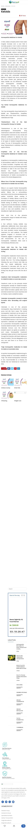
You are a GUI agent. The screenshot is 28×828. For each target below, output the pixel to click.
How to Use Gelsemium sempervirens (20, 657)
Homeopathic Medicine (20, 687)
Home (2, 6)
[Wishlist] (5, 826)
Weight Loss (17, 401)
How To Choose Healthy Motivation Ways (22, 676)
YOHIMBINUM (20, 727)
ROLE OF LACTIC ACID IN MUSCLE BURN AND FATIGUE (21, 667)
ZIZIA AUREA (19, 685)
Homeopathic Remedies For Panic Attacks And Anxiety (21, 647)
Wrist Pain (17, 388)
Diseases (7, 6)
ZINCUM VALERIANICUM (20, 700)
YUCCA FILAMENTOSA (20, 719)
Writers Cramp (5, 388)
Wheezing (4, 401)
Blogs (18, 651)
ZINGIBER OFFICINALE (22, 692)
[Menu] (2, 2)
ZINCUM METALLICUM (20, 709)
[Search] (25, 2)
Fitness (18, 670)
